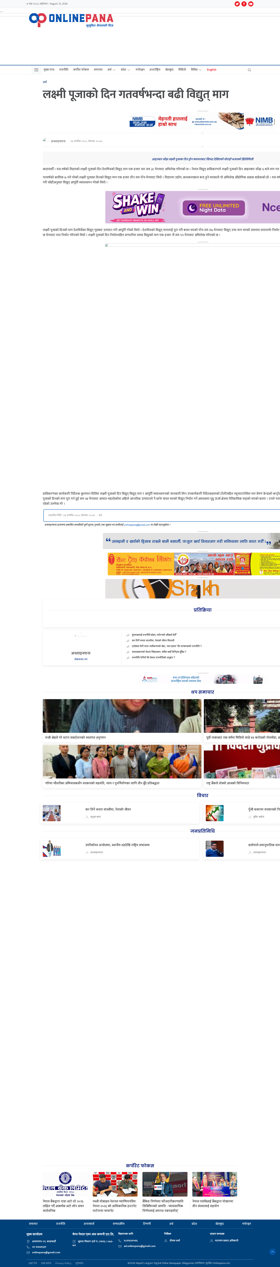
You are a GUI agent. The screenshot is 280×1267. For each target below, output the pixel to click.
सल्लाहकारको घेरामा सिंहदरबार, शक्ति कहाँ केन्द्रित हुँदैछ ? (159, 651)
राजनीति (63, 69)
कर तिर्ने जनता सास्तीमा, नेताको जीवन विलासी (153, 640)
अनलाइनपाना (58, 141)
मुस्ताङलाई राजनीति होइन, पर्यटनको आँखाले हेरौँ (154, 634)
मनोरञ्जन (140, 69)
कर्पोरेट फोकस (81, 69)
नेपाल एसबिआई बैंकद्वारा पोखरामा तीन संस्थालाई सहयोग (212, 1204)
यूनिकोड (79, 1263)
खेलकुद (169, 69)
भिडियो (182, 69)
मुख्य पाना (49, 69)
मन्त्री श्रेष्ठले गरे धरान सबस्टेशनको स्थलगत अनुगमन (75, 737)
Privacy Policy (63, 1263)
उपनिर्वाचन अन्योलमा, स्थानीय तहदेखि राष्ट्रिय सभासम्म (117, 845)
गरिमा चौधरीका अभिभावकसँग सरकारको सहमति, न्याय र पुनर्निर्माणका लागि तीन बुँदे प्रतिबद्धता (102, 783)
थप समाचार (202, 692)
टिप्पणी (147, 1224)
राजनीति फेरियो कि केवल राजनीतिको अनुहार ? (153, 657)
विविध (194, 69)
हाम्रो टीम (33, 1263)
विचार (202, 796)
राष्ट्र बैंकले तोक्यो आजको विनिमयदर (227, 783)
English (211, 69)
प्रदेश (123, 69)
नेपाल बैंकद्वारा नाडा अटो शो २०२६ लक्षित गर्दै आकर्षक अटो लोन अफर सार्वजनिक (63, 1206)
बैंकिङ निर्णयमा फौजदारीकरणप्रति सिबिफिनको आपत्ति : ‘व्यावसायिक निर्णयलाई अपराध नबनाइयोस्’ (162, 1206)
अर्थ (109, 69)
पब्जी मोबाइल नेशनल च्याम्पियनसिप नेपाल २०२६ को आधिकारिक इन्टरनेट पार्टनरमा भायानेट (115, 1206)
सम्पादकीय (119, 1224)
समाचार (98, 69)
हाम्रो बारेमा (46, 1263)
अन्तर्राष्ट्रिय (154, 69)
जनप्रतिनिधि (202, 831)
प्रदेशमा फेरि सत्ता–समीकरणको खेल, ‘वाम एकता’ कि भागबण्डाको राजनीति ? (167, 646)
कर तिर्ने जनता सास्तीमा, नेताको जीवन (108, 809)
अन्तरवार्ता (89, 1224)
